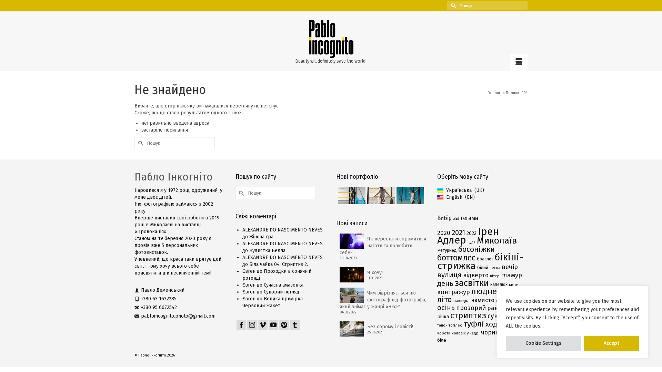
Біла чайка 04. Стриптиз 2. (278, 264)
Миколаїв (497, 240)
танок (442, 325)
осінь (446, 307)
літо (444, 299)
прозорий (471, 308)
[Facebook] (241, 325)
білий (482, 267)
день (445, 283)
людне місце (495, 291)
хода (493, 324)
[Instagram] (252, 325)
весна (495, 268)
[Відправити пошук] (452, 5)
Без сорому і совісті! (390, 327)
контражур (453, 292)
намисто (482, 300)
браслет (485, 258)
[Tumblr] (295, 325)
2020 (443, 233)
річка (443, 317)
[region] (572, 322)
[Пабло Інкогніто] (331, 39)
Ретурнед (447, 250)
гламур (511, 275)
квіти (514, 284)
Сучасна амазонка (283, 285)
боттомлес (456, 257)
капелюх (499, 284)
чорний (492, 332)
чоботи (443, 333)
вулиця (449, 275)
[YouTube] (273, 325)
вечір (510, 267)
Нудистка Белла (267, 251)
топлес (455, 325)
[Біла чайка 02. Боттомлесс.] (380, 195)
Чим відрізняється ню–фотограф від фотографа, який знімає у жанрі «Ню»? (383, 300)
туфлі (473, 324)
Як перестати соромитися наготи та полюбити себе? (383, 246)
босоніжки (476, 249)
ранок (496, 307)
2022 (472, 233)
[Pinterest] (284, 325)
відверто (476, 275)
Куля (471, 242)
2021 (458, 232)
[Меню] (519, 62)
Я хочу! (375, 273)
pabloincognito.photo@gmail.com (178, 316)
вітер (495, 276)
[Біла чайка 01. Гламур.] (409, 195)
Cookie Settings (543, 343)
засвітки (472, 283)
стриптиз (468, 315)
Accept (611, 343)
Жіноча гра (261, 237)
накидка (461, 300)
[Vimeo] (263, 325)
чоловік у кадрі (466, 333)
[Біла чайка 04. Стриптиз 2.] (350, 195)
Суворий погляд (281, 292)
